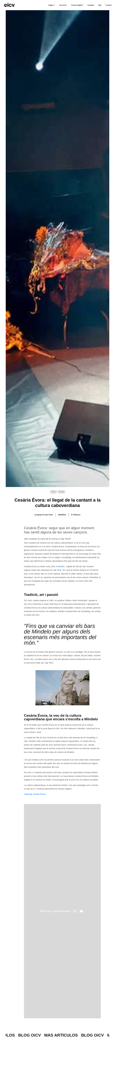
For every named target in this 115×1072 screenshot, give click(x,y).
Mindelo (61, 566)
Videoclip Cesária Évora (34, 794)
